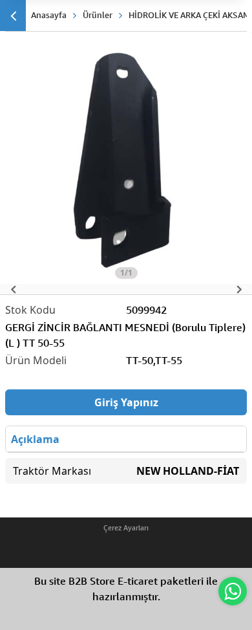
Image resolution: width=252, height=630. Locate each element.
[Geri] (13, 15)
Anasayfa (49, 15)
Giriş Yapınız (126, 402)
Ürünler (97, 15)
